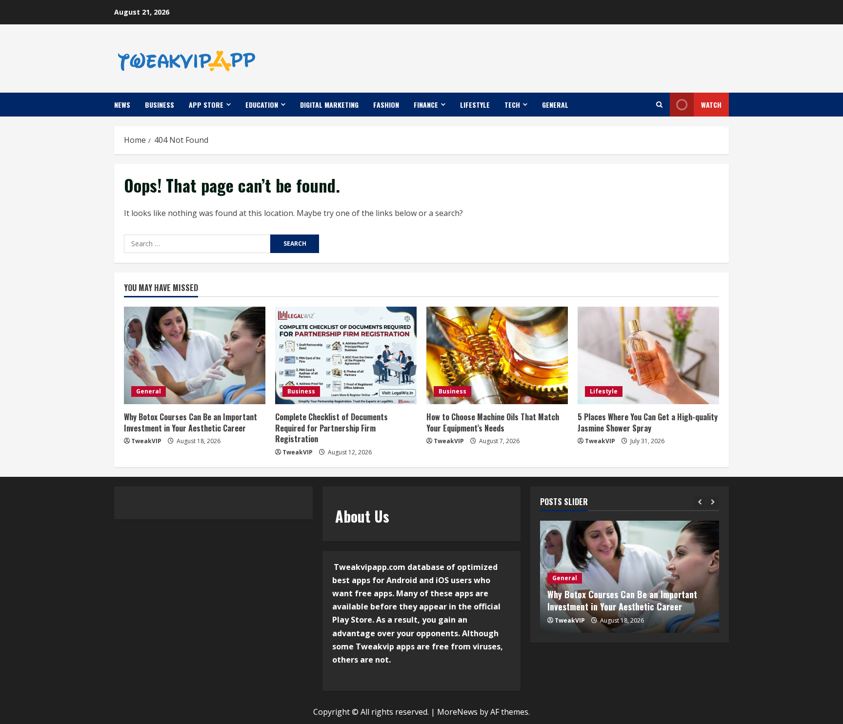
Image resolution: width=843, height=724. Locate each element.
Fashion (386, 104)
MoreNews (457, 711)
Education (261, 104)
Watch (711, 104)
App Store (206, 104)
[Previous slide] (700, 502)
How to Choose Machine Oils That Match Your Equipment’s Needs (492, 422)
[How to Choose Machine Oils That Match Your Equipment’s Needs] (497, 355)
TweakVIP (146, 441)
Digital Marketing (329, 104)
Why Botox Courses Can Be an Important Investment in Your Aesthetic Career (190, 422)
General (555, 104)
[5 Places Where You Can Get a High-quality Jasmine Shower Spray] (648, 355)
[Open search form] (659, 104)
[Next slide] (713, 502)
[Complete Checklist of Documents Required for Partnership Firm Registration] (346, 355)
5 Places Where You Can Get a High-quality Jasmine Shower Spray (648, 422)
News (122, 104)
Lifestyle (475, 104)
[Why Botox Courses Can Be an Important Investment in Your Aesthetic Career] (194, 355)
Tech (512, 104)
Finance (426, 104)
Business (159, 104)
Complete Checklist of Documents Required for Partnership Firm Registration (331, 428)
